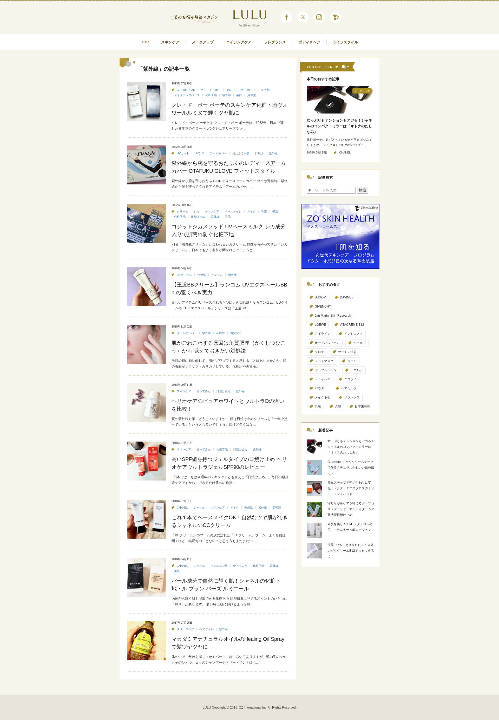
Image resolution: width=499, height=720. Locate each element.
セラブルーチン (326, 370)
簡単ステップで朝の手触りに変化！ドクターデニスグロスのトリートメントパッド (350, 488)
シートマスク (324, 361)
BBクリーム (184, 274)
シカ (196, 211)
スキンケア (170, 42)
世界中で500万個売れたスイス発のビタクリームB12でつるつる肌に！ (350, 550)
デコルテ (356, 370)
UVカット (183, 153)
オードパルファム (327, 343)
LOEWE (320, 324)
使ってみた (203, 391)
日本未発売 (362, 406)
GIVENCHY (323, 306)
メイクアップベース (187, 95)
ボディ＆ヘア (309, 42)
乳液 (264, 211)
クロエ (319, 352)
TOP (145, 42)
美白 (239, 95)
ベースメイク (233, 211)
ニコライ (350, 379)
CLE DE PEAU (186, 89)
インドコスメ (353, 334)
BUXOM (320, 297)
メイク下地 (322, 397)
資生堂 (251, 95)
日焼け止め (198, 216)
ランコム (217, 274)
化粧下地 (211, 95)
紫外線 (226, 95)
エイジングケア (239, 42)
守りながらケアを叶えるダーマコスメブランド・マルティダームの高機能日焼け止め (350, 509)
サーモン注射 (347, 352)
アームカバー (218, 153)
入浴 (338, 406)
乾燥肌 (248, 507)
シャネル (199, 507)
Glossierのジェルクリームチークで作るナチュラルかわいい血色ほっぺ (350, 467)
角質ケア (236, 333)
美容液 (276, 507)
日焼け (259, 153)
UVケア (199, 153)
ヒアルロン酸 (219, 565)
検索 (362, 190)
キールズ (359, 343)
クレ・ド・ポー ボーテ (240, 89)
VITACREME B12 (352, 324)
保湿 (275, 211)
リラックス (352, 397)
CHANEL (182, 507)
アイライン (322, 334)
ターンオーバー (187, 333)
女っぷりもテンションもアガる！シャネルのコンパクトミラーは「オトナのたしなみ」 (339, 126)
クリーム (182, 211)
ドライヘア (322, 379)
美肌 (228, 216)
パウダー (321, 388)
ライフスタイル (345, 42)
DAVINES (346, 297)
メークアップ (203, 42)
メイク (251, 211)
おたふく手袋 (241, 153)
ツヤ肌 (265, 89)
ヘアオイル (206, 629)
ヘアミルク (349, 388)
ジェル (352, 361)
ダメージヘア (185, 629)
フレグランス (275, 42)
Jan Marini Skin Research (333, 315)
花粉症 (220, 333)
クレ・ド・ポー (211, 89)
